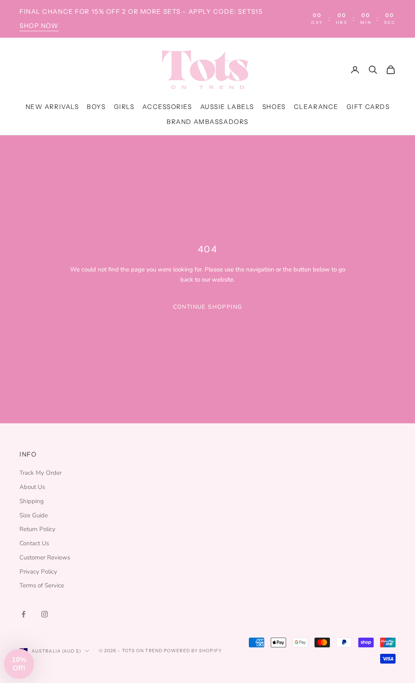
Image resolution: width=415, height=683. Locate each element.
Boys (96, 107)
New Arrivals (52, 107)
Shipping (31, 501)
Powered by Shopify (193, 650)
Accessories (167, 107)
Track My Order (40, 473)
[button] (19, 664)
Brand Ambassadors (207, 122)
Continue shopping (207, 307)
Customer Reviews (44, 557)
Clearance (316, 107)
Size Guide (33, 515)
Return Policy (37, 529)
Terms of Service (41, 585)
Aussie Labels (227, 107)
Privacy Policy (38, 572)
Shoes (274, 107)
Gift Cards (368, 107)
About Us (32, 487)
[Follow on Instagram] (45, 614)
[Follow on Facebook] (23, 614)
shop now (38, 26)
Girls (124, 107)
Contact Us (34, 543)
